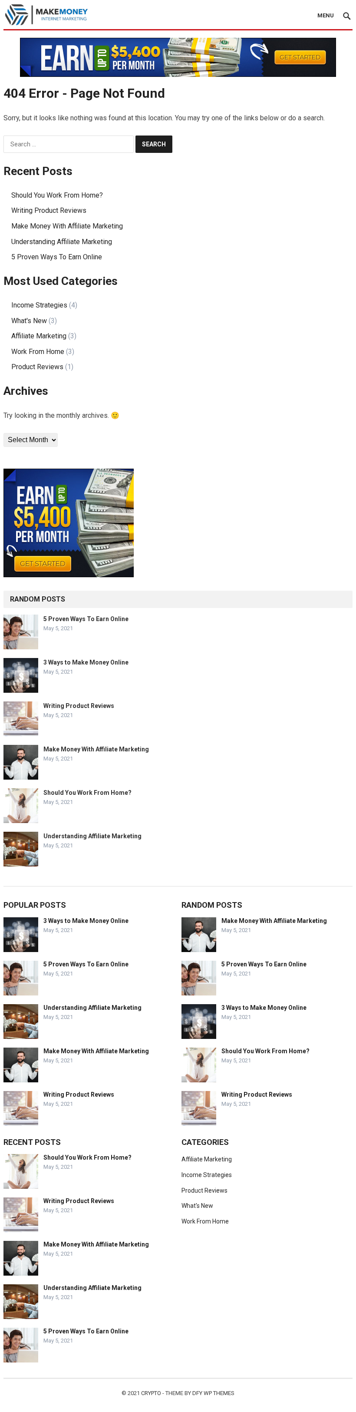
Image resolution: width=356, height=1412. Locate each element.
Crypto (151, 1393)
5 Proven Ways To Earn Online (56, 257)
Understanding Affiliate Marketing (61, 242)
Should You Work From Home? (57, 195)
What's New (29, 321)
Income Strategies (39, 305)
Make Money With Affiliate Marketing (67, 226)
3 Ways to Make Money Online (86, 662)
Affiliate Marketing (38, 336)
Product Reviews (37, 367)
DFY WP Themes (213, 1393)
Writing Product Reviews (48, 210)
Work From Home (37, 351)
